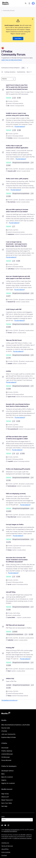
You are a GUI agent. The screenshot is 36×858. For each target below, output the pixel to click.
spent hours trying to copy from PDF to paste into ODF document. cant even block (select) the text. (17, 87)
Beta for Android (7, 777)
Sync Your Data (6, 803)
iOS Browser (5, 757)
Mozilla (5, 713)
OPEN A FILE (10, 678)
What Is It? (5, 797)
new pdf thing (10, 592)
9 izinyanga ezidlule (22, 695)
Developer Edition (7, 771)
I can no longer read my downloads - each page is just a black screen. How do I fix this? (16, 244)
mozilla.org (5, 843)
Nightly (3, 780)
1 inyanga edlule (19, 105)
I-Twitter (4, 731)
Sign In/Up (5, 794)
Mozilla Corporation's (12, 829)
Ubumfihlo (5, 849)
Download (4, 748)
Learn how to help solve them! (11, 60)
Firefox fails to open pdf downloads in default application (17, 147)
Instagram (8, 825)
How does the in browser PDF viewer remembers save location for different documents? (17, 560)
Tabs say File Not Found (14, 340)
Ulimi (3, 816)
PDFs (16, 101)
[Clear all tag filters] (27, 68)
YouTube (5, 825)
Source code (5, 728)
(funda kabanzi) (20, 126)
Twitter (2, 825)
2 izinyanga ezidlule (23, 138)
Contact (4, 855)
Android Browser (7, 754)
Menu (29, 3)
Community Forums (9, 10)
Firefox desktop (6, 751)
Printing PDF (10, 648)
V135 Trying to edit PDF (13, 309)
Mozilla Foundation (10, 831)
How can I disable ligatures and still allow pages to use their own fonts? (18, 277)
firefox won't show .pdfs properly (17, 178)
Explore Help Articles (8, 737)
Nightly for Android (8, 783)
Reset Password (6, 800)
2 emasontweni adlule (25, 234)
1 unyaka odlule (25, 171)
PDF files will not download (15, 625)
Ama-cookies (5, 852)
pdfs (23, 67)
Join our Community (8, 734)
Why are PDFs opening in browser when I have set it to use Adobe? (17, 210)
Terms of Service (7, 846)
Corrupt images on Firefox (15, 524)
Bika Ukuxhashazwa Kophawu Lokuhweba (15, 725)
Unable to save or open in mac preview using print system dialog (17, 114)
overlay (8, 371)
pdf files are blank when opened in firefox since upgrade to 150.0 (17, 438)
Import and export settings (23, 545)
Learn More (18, 38)
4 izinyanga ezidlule (25, 269)
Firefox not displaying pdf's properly (18, 469)
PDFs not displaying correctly (16, 493)
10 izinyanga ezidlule (27, 396)
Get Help (4, 806)
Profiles (17, 613)
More (28, 72)
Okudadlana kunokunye (9, 700)
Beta (2, 774)
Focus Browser (6, 760)
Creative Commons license (22, 838)
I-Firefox (10, 101)
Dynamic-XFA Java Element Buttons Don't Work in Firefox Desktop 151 (18, 405)
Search (25, 3)
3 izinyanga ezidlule (22, 584)
